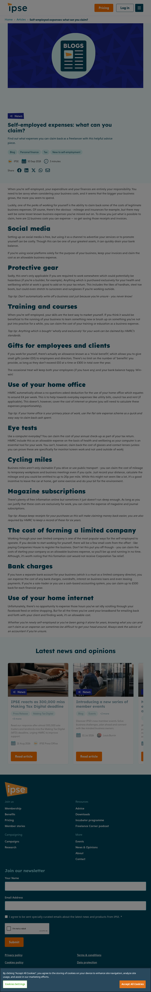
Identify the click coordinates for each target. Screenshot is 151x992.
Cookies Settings (15, 984)
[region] (75, 980)
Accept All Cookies (133, 984)
